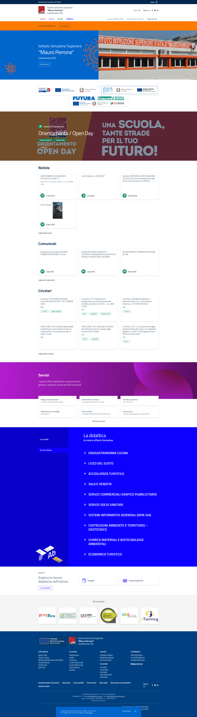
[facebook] (152, 10)
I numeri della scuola (76, 662)
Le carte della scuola (76, 665)
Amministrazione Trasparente (48, 682)
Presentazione (74, 655)
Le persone (73, 660)
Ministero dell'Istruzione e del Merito (50, 660)
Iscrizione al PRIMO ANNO (115, 19)
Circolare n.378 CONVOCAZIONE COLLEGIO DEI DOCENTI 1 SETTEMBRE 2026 (56, 301)
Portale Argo (42, 665)
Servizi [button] (51, 19)
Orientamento (60, 140)
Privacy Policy (91, 682)
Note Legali (103, 682)
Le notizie (103, 667)
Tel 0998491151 (77, 696)
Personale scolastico (107, 657)
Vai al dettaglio (64, 26)
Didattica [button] (69, 19)
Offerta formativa (137, 655)
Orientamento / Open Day (65, 133)
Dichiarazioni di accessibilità (120, 682)
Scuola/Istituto (46, 450)
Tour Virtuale (45, 204)
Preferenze (126, 711)
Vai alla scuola (44, 64)
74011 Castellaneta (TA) (107, 694)
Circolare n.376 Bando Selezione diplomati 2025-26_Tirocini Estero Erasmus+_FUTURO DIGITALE (137, 301)
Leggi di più (43, 147)
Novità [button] (60, 19)
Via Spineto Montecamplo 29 (90, 694)
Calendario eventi (106, 674)
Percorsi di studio (105, 660)
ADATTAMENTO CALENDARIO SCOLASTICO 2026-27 (53, 177)
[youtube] (155, 10)
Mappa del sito (152, 19)
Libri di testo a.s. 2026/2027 (93, 176)
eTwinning (41, 667)
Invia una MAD (78, 682)
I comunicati (104, 669)
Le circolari (103, 672)
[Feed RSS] (158, 10)
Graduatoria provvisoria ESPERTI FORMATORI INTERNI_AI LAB (54, 253)
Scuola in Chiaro (43, 657)
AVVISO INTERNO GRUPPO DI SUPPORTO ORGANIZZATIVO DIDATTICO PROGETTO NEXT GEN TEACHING (98, 254)
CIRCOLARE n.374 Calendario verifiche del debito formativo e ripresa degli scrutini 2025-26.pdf (97, 329)
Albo (84, 314)
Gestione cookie (43, 686)
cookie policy (89, 713)
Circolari (44, 311)
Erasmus (127, 311)
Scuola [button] (42, 19)
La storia (72, 669)
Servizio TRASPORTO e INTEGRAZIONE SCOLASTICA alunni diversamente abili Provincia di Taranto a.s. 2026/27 (139, 178)
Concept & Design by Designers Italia (134, 706)
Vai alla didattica (45, 588)
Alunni (85, 339)
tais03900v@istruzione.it (95, 696)
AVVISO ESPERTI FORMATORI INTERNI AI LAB (139, 253)
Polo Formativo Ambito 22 (135, 19)
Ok (135, 711)
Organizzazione (74, 667)
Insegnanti (93, 314)
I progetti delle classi (138, 660)
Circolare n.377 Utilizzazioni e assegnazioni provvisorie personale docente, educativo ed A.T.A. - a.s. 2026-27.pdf (98, 302)
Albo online (104, 677)
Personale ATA (105, 314)
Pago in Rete (42, 655)
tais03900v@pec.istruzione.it (116, 696)
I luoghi (71, 657)
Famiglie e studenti (106, 655)
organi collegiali (56, 311)
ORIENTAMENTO (47, 26)
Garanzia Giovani (44, 662)
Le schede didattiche (138, 657)
